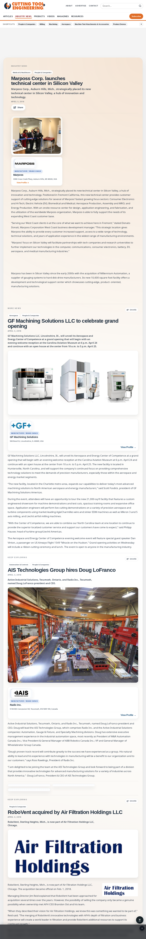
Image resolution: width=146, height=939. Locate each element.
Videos (51, 16)
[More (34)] (141, 24)
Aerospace (66, 24)
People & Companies (26, 24)
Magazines (63, 16)
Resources (77, 16)
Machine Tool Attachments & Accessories (92, 24)
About (69, 6)
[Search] (140, 6)
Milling (42, 24)
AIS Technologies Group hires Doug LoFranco (62, 570)
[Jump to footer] (139, 920)
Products (39, 16)
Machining (53, 24)
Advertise (80, 6)
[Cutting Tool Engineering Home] (25, 6)
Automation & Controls (18, 565)
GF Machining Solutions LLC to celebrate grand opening (63, 323)
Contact (93, 6)
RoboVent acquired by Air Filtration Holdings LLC (65, 799)
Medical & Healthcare (21, 72)
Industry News (23, 16)
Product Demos (119, 24)
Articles (8, 16)
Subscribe (136, 16)
